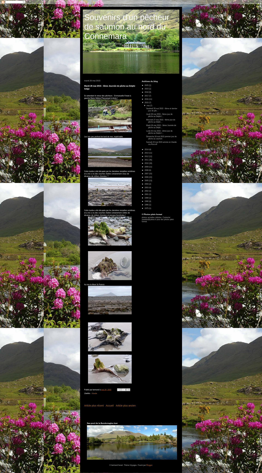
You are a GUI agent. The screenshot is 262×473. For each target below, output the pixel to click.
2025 (147, 85)
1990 (147, 201)
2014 (147, 149)
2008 (147, 170)
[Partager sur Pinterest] (128, 389)
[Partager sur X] (123, 389)
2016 (147, 99)
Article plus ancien (126, 405)
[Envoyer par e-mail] (118, 389)
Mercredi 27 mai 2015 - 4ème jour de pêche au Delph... (160, 121)
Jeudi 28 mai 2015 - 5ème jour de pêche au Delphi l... (159, 115)
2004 (147, 184)
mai (148, 106)
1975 (147, 208)
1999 (147, 198)
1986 (147, 205)
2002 (147, 191)
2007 (147, 174)
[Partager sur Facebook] (126, 389)
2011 (147, 160)
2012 (147, 156)
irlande (94, 393)
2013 (147, 153)
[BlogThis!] (121, 389)
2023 (147, 89)
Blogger (149, 465)
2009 (147, 167)
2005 (147, 181)
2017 (147, 96)
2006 (147, 177)
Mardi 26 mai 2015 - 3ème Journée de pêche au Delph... (161, 126)
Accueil (110, 405)
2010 (147, 163)
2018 (147, 92)
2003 (147, 187)
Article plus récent (94, 405)
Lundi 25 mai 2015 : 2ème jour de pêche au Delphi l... (159, 132)
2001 (147, 194)
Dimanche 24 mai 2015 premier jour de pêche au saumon (161, 137)
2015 (147, 103)
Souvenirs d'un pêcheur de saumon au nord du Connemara (126, 27)
